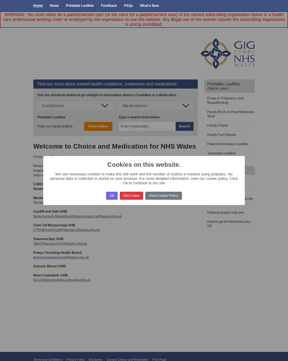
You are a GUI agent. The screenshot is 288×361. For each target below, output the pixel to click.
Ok (112, 195)
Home (38, 5)
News (54, 5)
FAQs (128, 5)
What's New (149, 5)
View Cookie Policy (163, 195)
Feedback (109, 5)
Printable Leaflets (80, 5)
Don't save (131, 195)
